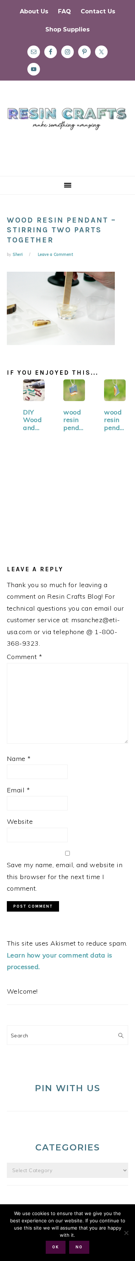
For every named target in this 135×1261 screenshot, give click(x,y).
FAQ (64, 11)
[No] (126, 1232)
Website (20, 821)
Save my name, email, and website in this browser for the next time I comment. (65, 876)
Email (18, 790)
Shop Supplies (67, 29)
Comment (24, 657)
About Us (34, 11)
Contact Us (98, 11)
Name (19, 758)
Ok (55, 1247)
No (79, 1247)
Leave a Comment (55, 254)
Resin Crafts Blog (67, 135)
